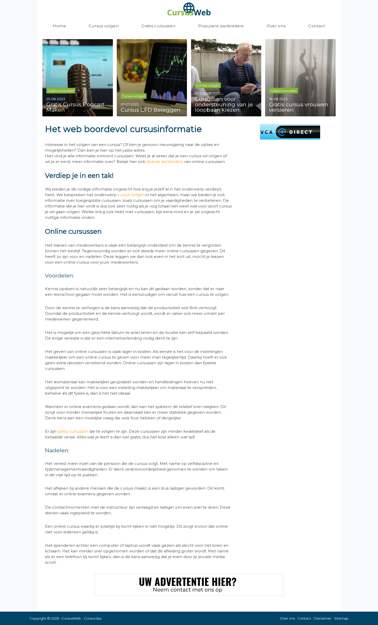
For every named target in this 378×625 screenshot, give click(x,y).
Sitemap (341, 618)
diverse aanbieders (164, 161)
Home (59, 25)
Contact (316, 25)
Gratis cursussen (158, 25)
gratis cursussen (72, 431)
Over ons (276, 25)
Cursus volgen (104, 25)
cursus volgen (131, 194)
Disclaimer (322, 618)
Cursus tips (93, 618)
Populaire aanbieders (221, 25)
